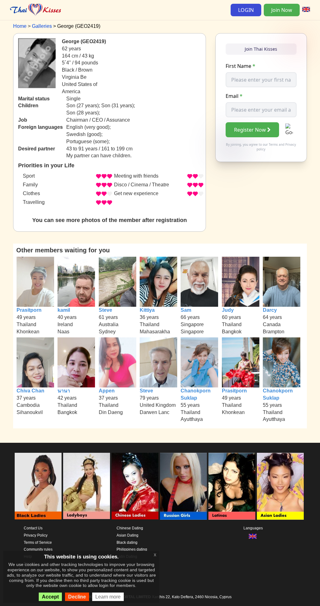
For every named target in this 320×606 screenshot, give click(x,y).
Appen (107, 390)
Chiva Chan (30, 390)
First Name (240, 66)
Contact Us (33, 528)
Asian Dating (127, 535)
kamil (64, 310)
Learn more (108, 596)
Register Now (250, 129)
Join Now (281, 10)
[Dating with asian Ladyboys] (86, 486)
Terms (273, 144)
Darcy (270, 310)
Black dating (127, 542)
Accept (50, 596)
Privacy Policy (36, 535)
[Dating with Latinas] (231, 486)
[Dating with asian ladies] (280, 486)
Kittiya (147, 310)
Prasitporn (29, 310)
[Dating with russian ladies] (183, 486)
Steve (105, 310)
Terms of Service (38, 542)
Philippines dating (132, 549)
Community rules (38, 549)
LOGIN (246, 10)
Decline (77, 596)
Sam (186, 310)
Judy (228, 310)
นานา (64, 390)
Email (234, 96)
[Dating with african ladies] (38, 486)
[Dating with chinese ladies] (135, 486)
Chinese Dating (130, 528)
